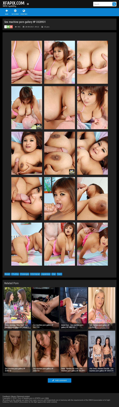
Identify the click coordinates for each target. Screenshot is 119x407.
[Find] (114, 4)
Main (6, 14)
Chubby (15, 274)
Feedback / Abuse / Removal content (16, 396)
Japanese (45, 274)
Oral (53, 274)
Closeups (24, 274)
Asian (7, 274)
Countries (23, 14)
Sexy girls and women (14, 4)
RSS (47, 398)
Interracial (35, 274)
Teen (59, 274)
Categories (15, 14)
